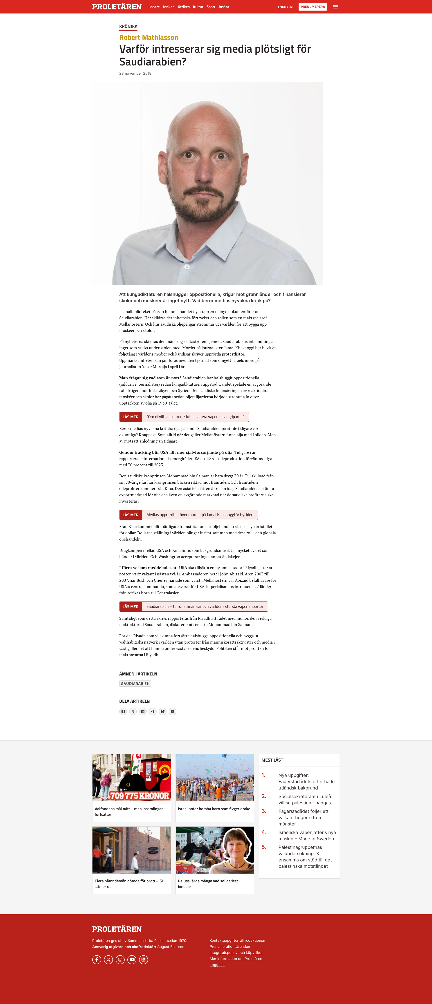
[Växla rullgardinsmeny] (335, 6)
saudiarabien (135, 683)
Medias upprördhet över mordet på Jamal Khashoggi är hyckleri (199, 515)
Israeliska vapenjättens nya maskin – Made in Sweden (307, 835)
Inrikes (168, 7)
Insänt (224, 7)
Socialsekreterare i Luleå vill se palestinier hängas (305, 799)
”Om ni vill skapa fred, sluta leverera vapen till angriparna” (195, 417)
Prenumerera (313, 6)
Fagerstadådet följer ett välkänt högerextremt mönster (303, 818)
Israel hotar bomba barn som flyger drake (214, 809)
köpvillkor (254, 952)
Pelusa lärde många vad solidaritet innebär (208, 884)
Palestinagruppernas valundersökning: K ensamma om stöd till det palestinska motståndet (305, 857)
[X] (133, 711)
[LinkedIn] (143, 711)
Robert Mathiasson (148, 37)
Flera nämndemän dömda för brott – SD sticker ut (129, 884)
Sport (211, 7)
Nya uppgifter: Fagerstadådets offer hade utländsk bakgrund (307, 782)
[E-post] (172, 711)
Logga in (285, 7)
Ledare (154, 7)
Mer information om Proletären (236, 958)
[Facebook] (123, 711)
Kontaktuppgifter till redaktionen (237, 940)
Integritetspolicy (223, 952)
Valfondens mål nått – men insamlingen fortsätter (129, 811)
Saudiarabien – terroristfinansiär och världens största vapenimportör (204, 606)
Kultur (198, 7)
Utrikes (184, 7)
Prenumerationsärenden (230, 946)
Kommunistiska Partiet (147, 940)
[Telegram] (153, 711)
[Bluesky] (162, 711)
